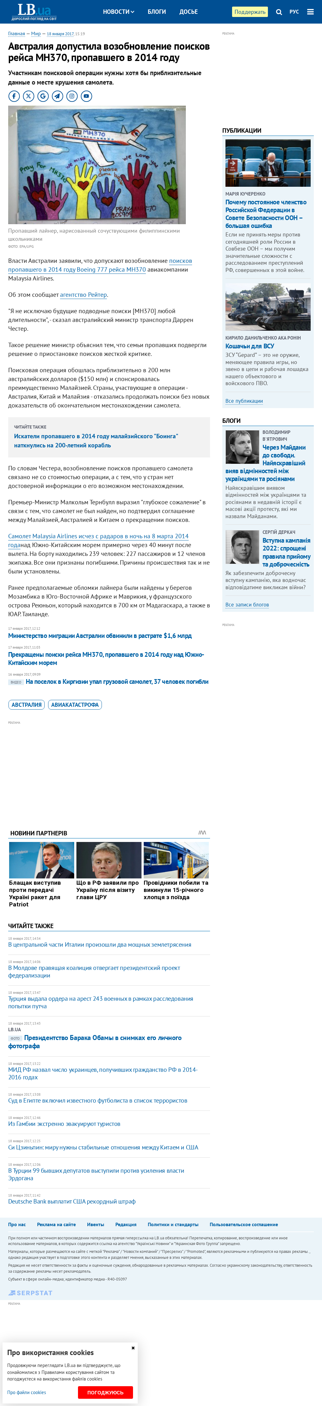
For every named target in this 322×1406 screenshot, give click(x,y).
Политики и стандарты (173, 1224)
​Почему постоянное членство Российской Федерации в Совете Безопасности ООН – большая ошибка (266, 214)
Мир (36, 33)
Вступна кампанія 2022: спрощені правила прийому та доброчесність (287, 552)
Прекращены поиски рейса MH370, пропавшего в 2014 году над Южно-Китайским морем (106, 658)
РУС (294, 11)
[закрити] (133, 1348)
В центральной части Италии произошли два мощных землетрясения (100, 944)
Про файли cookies (26, 1392)
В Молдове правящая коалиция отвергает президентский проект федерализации (94, 971)
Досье (189, 11)
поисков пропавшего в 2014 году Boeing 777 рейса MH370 (100, 265)
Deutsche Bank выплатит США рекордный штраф (72, 1201)
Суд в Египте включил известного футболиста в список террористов (97, 1100)
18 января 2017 (60, 33)
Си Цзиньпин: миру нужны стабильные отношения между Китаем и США (103, 1147)
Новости (116, 11)
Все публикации (244, 400)
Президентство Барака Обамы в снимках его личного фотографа (95, 1041)
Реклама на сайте (56, 1224)
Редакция (125, 1224)
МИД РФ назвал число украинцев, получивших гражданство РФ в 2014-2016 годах (103, 1073)
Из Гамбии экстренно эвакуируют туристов (64, 1124)
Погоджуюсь (105, 1392)
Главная (16, 33)
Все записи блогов (247, 604)
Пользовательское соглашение (244, 1224)
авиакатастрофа (75, 704)
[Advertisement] (109, 770)
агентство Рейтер (83, 295)
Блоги (157, 11)
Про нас (17, 1224)
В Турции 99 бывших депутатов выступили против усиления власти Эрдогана (96, 1174)
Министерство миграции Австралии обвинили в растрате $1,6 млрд (100, 635)
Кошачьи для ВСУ (249, 346)
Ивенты (95, 1224)
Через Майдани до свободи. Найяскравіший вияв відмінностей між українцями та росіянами (265, 463)
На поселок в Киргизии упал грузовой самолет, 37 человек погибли (109, 681)
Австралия (27, 704)
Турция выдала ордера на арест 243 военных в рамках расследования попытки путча (100, 1002)
